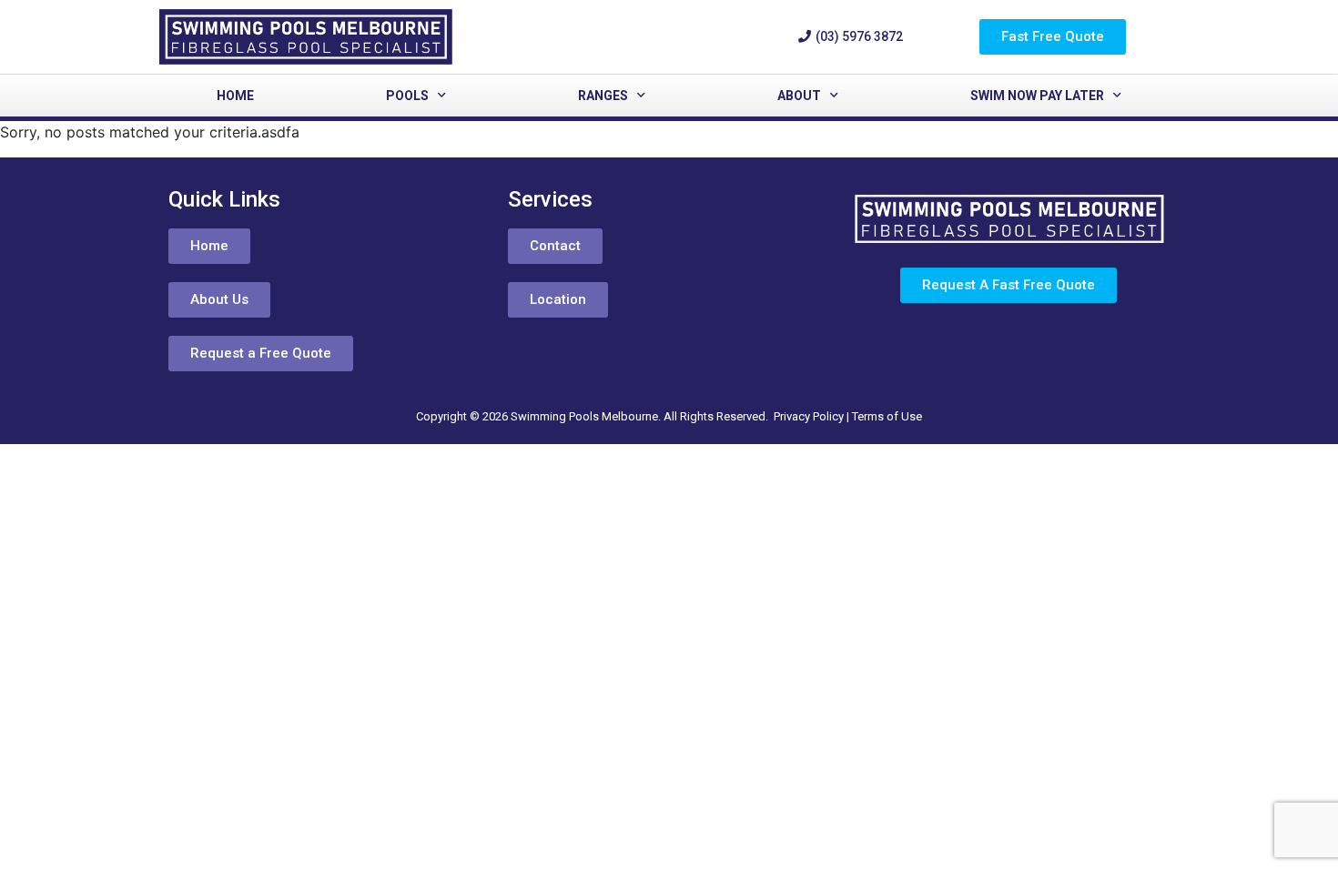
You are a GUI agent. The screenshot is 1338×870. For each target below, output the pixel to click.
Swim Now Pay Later (1037, 95)
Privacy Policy (809, 416)
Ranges (603, 95)
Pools (407, 95)
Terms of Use (887, 416)
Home (235, 95)
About (799, 95)
